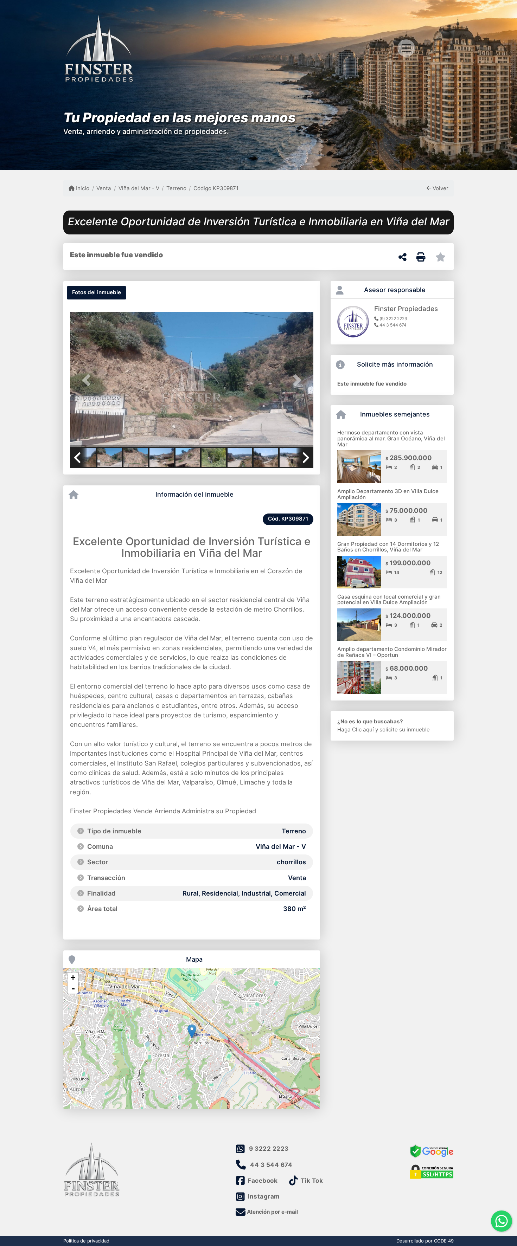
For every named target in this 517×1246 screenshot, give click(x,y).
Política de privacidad (86, 1241)
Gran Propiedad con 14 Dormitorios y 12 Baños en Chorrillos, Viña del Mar (388, 547)
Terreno (176, 188)
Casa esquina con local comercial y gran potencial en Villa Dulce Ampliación (389, 599)
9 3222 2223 (269, 1148)
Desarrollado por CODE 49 (425, 1241)
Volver (439, 188)
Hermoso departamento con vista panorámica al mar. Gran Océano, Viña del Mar (391, 438)
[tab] (96, 292)
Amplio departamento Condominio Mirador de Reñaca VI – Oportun (392, 652)
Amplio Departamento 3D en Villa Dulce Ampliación (388, 494)
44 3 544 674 (271, 1164)
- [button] (73, 988)
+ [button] (73, 977)
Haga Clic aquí (355, 729)
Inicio (82, 188)
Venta (103, 188)
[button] (88, 380)
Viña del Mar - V (139, 188)
